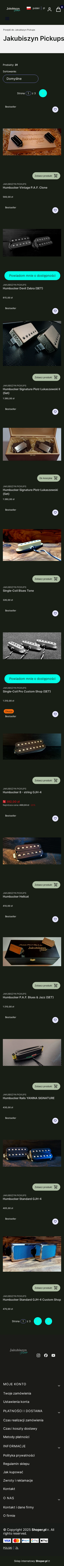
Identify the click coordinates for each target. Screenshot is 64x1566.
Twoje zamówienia (17, 1393)
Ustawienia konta (16, 1402)
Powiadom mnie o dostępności (32, 275)
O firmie (9, 1515)
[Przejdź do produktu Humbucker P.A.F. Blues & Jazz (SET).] (32, 951)
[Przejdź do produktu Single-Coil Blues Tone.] (32, 545)
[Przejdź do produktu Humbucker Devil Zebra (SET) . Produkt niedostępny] (32, 242)
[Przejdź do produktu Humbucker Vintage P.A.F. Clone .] (32, 142)
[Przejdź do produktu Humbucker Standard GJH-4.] (32, 1153)
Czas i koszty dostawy (20, 1428)
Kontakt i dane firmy (18, 1507)
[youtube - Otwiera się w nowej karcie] (53, 1355)
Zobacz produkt (43, 175)
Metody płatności (16, 1437)
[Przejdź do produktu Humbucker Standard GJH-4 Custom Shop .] (32, 1254)
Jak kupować (13, 1472)
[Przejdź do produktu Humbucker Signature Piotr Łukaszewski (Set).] (32, 444)
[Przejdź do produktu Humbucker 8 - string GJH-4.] (32, 746)
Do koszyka (45, 478)
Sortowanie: (10, 71)
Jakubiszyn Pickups (19, 29)
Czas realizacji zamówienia (23, 1420)
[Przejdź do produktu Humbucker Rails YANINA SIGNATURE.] (32, 1052)
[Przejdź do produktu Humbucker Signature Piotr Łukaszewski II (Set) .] (32, 343)
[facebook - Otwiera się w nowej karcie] (46, 1355)
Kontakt (9, 1489)
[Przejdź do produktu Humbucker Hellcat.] (32, 851)
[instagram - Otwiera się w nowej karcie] (38, 1355)
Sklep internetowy (30, 1560)
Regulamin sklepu (16, 1464)
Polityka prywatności (19, 1455)
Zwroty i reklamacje (18, 1480)
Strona (21, 93)
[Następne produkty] (38, 1321)
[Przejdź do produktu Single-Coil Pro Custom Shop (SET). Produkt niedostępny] (32, 645)
